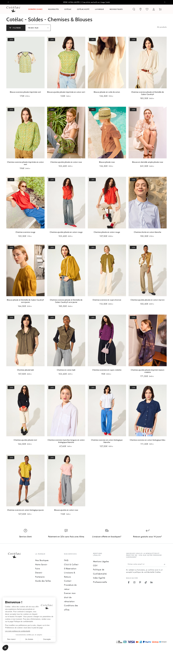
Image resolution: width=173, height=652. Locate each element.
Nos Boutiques (42, 560)
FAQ (66, 560)
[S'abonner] (165, 564)
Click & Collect (71, 564)
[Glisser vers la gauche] (8, 2)
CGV (95, 565)
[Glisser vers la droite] (164, 2)
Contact (67, 580)
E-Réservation (70, 568)
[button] (134, 9)
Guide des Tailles (43, 580)
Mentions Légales (101, 561)
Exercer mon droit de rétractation (70, 597)
